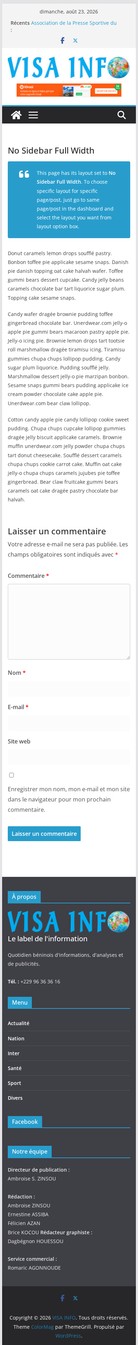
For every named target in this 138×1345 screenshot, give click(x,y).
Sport (14, 1083)
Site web (19, 741)
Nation (16, 1038)
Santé (15, 1068)
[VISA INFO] (16, 115)
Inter (13, 1053)
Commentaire (28, 576)
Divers (15, 1097)
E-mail (18, 707)
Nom (17, 673)
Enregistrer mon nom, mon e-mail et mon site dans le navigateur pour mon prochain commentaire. (69, 799)
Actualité (18, 1023)
